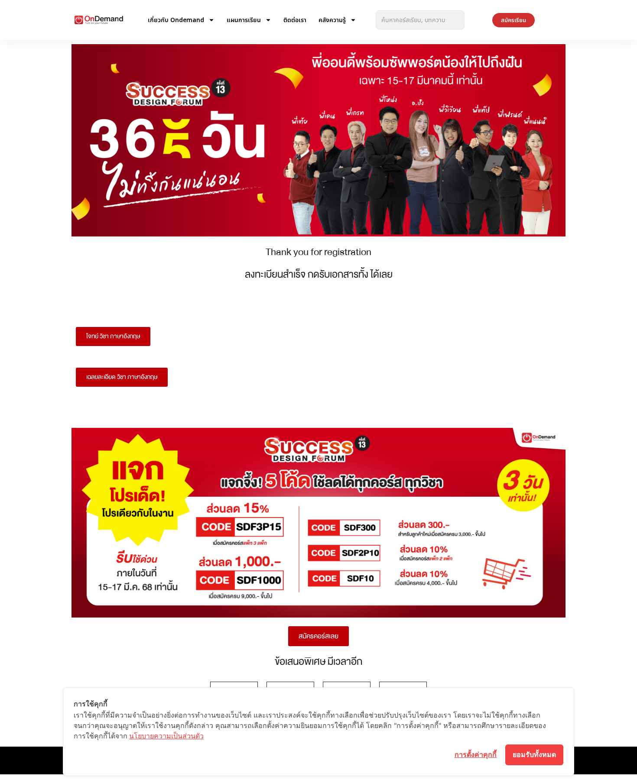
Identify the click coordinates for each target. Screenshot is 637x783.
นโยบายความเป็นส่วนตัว (166, 735)
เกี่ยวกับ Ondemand (176, 20)
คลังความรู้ (332, 20)
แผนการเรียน (244, 20)
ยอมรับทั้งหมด (534, 754)
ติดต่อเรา (294, 20)
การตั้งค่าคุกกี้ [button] (476, 754)
